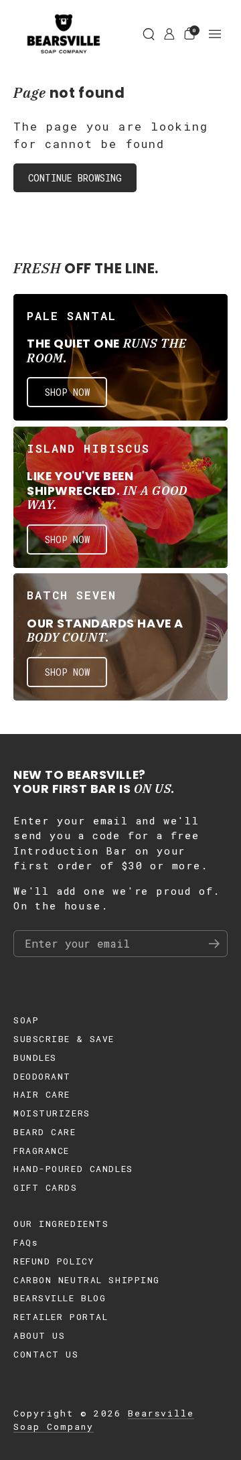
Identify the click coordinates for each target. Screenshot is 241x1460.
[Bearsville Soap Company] (63, 34)
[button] (149, 34)
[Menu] (215, 34)
